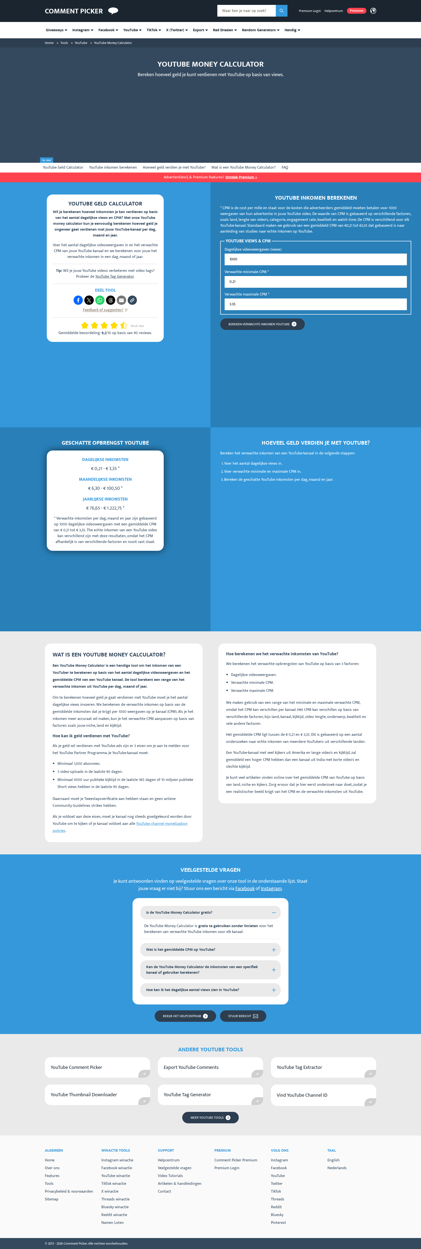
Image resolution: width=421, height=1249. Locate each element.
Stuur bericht (239, 1016)
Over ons (52, 1168)
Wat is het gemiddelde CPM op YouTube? (180, 949)
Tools (49, 1183)
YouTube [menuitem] (130, 30)
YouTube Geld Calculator (63, 167)
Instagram (271, 888)
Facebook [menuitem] (106, 30)
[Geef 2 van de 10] (87, 325)
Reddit (276, 1207)
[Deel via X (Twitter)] (89, 300)
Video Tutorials (170, 1176)
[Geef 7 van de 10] (112, 325)
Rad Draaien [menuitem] (223, 30)
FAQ (285, 167)
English (333, 1160)
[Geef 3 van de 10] (93, 325)
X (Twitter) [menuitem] (175, 30)
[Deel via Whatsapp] (100, 300)
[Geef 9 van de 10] (122, 325)
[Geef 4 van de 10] (96, 325)
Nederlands (337, 1168)
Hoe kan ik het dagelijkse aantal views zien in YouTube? (192, 990)
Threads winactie (115, 1199)
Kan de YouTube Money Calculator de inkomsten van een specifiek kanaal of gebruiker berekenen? (202, 969)
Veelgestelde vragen (174, 1168)
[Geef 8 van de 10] (116, 325)
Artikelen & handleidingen (179, 1183)
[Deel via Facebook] (78, 300)
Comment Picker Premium (235, 1160)
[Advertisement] (210, 116)
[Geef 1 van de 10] (83, 325)
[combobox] (246, 11)
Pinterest (278, 1223)
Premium (357, 10)
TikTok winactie (113, 1183)
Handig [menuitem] (291, 30)
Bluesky (277, 1215)
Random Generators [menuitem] (259, 30)
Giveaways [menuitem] (55, 30)
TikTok (276, 1192)
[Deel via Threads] (110, 300)
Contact (164, 1191)
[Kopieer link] (132, 300)
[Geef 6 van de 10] (106, 325)
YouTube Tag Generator (114, 276)
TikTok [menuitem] (152, 30)
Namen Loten (112, 1222)
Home (50, 1160)
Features (52, 1176)
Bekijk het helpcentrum (182, 1016)
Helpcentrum (334, 10)
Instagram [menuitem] (81, 30)
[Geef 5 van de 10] (102, 325)
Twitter (277, 1184)
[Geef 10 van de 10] (126, 325)
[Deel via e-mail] (121, 300)
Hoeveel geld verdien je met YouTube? (174, 167)
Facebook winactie (116, 1168)
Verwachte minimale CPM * (247, 272)
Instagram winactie (117, 1160)
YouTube (278, 1176)
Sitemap (51, 1199)
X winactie (109, 1191)
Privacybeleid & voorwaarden (69, 1191)
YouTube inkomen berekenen (113, 167)
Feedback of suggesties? (103, 310)
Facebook (245, 888)
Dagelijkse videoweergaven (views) (253, 250)
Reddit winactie (114, 1215)
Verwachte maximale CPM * (247, 294)
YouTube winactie (115, 1176)
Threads (277, 1199)
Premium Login (310, 10)
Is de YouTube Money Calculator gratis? (179, 912)
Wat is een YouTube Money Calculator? (243, 167)
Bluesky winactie (115, 1207)
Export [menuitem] (198, 30)
